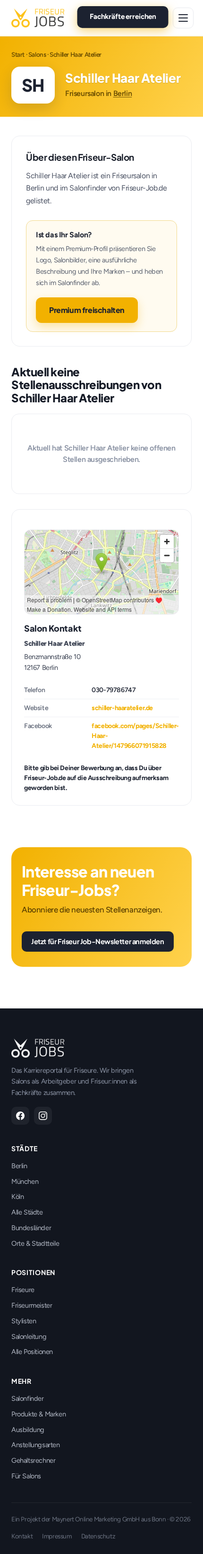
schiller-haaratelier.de (122, 708)
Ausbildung (27, 1429)
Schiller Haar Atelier (54, 643)
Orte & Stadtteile (35, 1243)
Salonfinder (27, 1398)
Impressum (56, 1536)
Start (18, 54)
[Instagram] (43, 1116)
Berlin (122, 93)
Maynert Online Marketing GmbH (96, 1519)
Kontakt (22, 1536)
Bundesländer (31, 1228)
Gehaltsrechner (33, 1460)
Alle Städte (27, 1212)
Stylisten (23, 1321)
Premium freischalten (87, 310)
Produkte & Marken (38, 1414)
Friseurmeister (31, 1305)
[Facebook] (20, 1116)
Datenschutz (98, 1536)
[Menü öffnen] (183, 18)
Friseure (22, 1289)
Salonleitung (28, 1336)
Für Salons (26, 1476)
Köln (17, 1196)
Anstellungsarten (35, 1445)
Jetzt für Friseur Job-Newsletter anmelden (97, 941)
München (24, 1181)
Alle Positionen (32, 1351)
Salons (37, 54)
